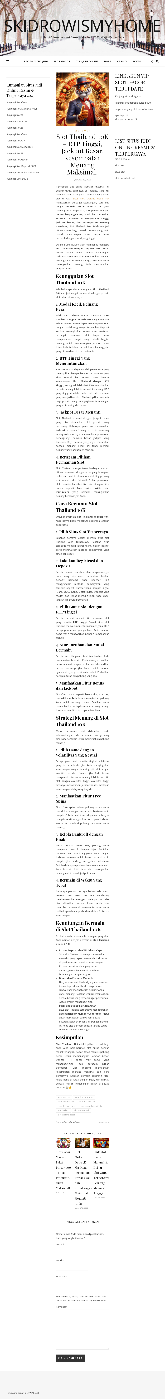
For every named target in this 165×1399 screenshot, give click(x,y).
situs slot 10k (64, 1097)
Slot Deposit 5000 (26, 166)
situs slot (120, 171)
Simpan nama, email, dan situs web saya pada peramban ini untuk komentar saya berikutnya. (81, 1298)
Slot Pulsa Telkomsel (27, 172)
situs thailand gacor (67, 1106)
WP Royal (34, 1392)
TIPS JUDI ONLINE (87, 61)
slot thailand (63, 1110)
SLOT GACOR (62, 61)
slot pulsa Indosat (125, 178)
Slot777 (20, 140)
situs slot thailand (66, 1101)
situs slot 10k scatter (84, 1097)
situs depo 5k (122, 158)
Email (60, 1260)
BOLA (107, 61)
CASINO (122, 61)
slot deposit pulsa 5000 (138, 102)
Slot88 (20, 114)
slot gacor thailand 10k (91, 1106)
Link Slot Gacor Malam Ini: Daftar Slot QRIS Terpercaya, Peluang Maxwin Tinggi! (101, 1172)
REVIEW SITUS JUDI (36, 61)
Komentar (61, 1306)
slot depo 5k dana (143, 109)
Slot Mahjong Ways (27, 108)
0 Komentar (103, 1122)
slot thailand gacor (66, 1114)
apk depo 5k (122, 115)
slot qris (119, 165)
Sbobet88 (21, 121)
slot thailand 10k (81, 1110)
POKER (137, 61)
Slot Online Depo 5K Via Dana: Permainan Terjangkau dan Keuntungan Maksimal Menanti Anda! (83, 1178)
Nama (60, 1244)
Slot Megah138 (24, 146)
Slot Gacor (22, 102)
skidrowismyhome (71, 1122)
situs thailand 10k (87, 1101)
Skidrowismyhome (82, 25)
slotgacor (136, 96)
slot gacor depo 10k (126, 119)
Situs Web (61, 1276)
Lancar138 (22, 178)
